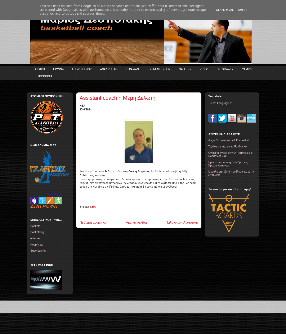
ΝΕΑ (93, 206)
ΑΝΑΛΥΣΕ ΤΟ (108, 69)
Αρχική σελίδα (136, 222)
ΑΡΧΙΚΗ (40, 69)
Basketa (35, 226)
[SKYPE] (251, 121)
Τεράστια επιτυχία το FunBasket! (228, 146)
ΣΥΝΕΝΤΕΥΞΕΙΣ (160, 69)
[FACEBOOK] (212, 121)
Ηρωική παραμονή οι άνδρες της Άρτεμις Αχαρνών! (228, 164)
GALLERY (185, 69)
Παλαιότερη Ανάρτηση (181, 222)
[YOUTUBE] (232, 121)
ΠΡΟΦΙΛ (58, 69)
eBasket (35, 238)
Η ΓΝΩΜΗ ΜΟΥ (82, 69)
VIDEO (204, 69)
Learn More (225, 9)
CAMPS (247, 69)
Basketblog (37, 232)
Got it (242, 9)
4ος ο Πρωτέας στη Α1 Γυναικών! (228, 140)
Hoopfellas (36, 244)
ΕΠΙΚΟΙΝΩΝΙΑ (44, 76)
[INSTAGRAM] (241, 121)
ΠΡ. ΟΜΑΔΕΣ (225, 69)
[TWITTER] (222, 121)
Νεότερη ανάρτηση (93, 222)
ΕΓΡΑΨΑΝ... (133, 69)
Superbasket (38, 250)
